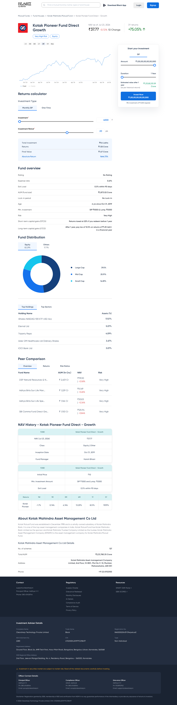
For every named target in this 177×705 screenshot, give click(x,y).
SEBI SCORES (121, 592)
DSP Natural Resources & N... (33, 379)
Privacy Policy (71, 610)
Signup (153, 5)
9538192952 (119, 685)
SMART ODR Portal (124, 588)
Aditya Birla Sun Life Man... (32, 390)
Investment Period (26, 129)
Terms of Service (72, 606)
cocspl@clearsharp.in (77, 688)
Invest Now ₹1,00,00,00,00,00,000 (138, 95)
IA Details (69, 599)
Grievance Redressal (74, 592)
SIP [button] (138, 54)
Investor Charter (72, 588)
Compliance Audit (73, 603)
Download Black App (117, 5)
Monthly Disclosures (73, 595)
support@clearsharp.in (24, 588)
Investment (23, 118)
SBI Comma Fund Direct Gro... (33, 411)
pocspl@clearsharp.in (30, 688)
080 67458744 (26, 685)
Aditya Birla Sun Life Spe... (32, 401)
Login (138, 5)
